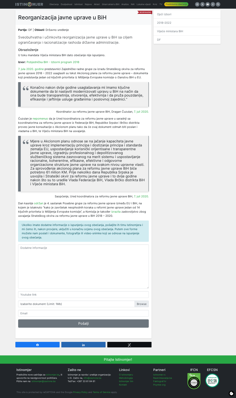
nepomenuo (40, 118)
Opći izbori (164, 14)
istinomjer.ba (52, 374)
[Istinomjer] (29, 4)
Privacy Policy (80, 392)
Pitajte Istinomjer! (118, 359)
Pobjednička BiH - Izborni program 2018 (53, 62)
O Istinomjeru (126, 374)
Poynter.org (159, 384)
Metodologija (126, 378)
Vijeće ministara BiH (170, 31)
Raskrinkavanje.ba (162, 378)
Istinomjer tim (126, 381)
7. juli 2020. (141, 111)
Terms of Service (101, 392)
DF (159, 39)
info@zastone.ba (92, 378)
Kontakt (123, 384)
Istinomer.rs (159, 374)
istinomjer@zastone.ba (43, 381)
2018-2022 (164, 22)
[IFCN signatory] (193, 381)
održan (38, 203)
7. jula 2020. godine (31, 69)
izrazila (116, 211)
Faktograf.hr (159, 381)
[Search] (218, 4)
